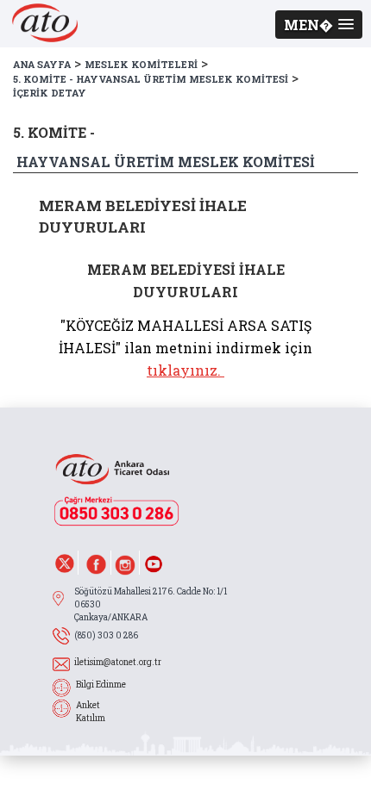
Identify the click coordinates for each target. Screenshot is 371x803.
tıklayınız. (184, 370)
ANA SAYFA (42, 64)
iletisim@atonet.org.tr (117, 662)
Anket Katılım (90, 712)
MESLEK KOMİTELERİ (141, 64)
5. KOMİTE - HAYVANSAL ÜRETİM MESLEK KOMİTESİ (150, 78)
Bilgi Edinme (101, 684)
